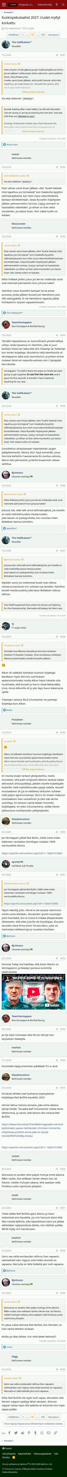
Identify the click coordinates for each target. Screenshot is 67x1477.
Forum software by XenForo (27, 1464)
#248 (62, 636)
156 (42, 34)
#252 (62, 958)
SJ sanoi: (8, 741)
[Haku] (63, 4)
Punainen (17, 719)
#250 (62, 831)
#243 (62, 236)
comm (15, 154)
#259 (62, 1293)
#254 (62, 1060)
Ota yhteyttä (8, 1453)
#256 (62, 1168)
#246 (62, 485)
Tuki (56, 1453)
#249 (62, 732)
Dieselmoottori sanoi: (15, 883)
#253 (62, 1029)
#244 (62, 335)
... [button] (27, 34)
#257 (62, 1207)
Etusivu (6, 1457)
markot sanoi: (11, 1378)
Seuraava (53, 34)
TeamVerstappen (22, 322)
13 (32, 34)
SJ (13, 623)
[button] (4, 4)
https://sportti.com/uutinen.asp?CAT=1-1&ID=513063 (32, 853)
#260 (62, 1369)
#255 (62, 1087)
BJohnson (17, 472)
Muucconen (18, 223)
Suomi (8, 1448)
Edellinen (14, 34)
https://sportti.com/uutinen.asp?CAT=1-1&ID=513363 (32, 1147)
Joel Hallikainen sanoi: (15, 175)
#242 (62, 167)
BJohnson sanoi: (12, 559)
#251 (62, 874)
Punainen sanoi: (12, 645)
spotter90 (17, 861)
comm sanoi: (10, 63)
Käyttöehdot (24, 1453)
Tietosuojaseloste (42, 1453)
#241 (62, 55)
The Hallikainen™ (12, 28)
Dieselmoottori (21, 819)
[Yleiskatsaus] (57, 4)
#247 (62, 550)
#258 (62, 1250)
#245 (62, 405)
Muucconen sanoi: (13, 494)
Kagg (15, 1356)
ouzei (15, 1195)
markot (16, 1047)
